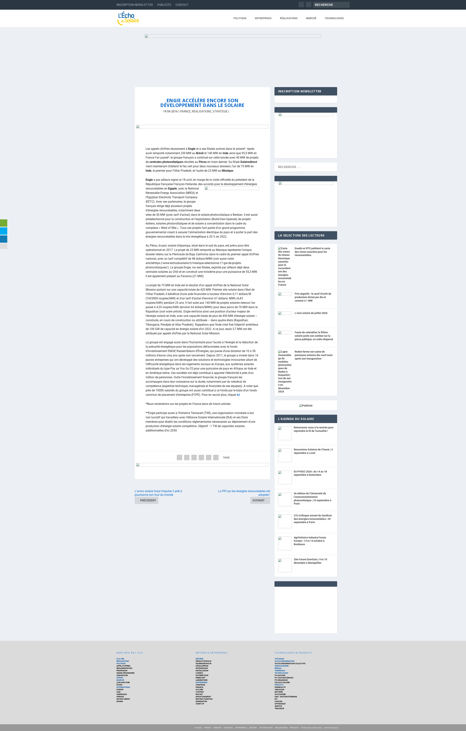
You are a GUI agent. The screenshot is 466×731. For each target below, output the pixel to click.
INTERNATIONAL (123, 687)
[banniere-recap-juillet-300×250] (306, 115)
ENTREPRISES (263, 18)
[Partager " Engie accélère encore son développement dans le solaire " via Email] (208, 457)
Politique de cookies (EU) (311, 728)
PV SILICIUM (280, 675)
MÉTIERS (199, 659)
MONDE (119, 701)
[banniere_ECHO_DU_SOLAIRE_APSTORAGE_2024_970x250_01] (233, 57)
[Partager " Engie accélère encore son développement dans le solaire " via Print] (216, 457)
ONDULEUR (279, 690)
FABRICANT (200, 678)
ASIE (118, 692)
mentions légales (331, 728)
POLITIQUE (240, 18)
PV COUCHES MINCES (284, 678)
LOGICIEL (279, 701)
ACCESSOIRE (280, 694)
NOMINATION (201, 701)
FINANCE (199, 687)
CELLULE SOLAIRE (282, 682)
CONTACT (181, 5)
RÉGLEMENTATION (124, 668)
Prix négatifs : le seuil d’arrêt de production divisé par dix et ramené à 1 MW (313, 297)
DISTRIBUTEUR (202, 675)
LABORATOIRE (202, 680)
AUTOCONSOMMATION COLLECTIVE (290, 663)
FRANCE (185, 111)
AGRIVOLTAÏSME (282, 666)
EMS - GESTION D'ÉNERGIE (286, 697)
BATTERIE (279, 692)
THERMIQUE (280, 671)
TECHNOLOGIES (334, 18)
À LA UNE (120, 659)
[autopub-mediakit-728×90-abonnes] (202, 133)
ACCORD (199, 690)
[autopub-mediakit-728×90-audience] (202, 471)
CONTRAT (200, 692)
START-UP (200, 704)
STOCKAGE (279, 659)
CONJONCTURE (123, 682)
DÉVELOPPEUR (202, 666)
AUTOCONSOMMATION (284, 661)
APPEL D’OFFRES (123, 666)
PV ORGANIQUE (281, 680)
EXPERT (119, 678)
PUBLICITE (164, 5)
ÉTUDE (119, 685)
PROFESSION (121, 671)
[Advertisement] (306, 609)
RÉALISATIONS (289, 18)
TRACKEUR (279, 708)
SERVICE (278, 706)
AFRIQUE (120, 697)
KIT (276, 699)
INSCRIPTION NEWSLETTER (134, 5)
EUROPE (119, 690)
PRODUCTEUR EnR (203, 661)
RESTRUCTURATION (204, 699)
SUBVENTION (122, 675)
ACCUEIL (198, 728)
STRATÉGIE (220, 111)
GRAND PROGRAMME (125, 673)
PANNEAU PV (280, 687)
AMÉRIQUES (121, 694)
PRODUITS (279, 685)
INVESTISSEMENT (203, 697)
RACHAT (199, 694)
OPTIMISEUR (280, 704)
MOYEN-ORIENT (123, 699)
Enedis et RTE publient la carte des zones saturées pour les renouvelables (312, 252)
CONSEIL (199, 673)
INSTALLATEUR (202, 671)
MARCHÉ (311, 18)
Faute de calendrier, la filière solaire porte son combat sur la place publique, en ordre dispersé (314, 336)
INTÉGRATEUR (202, 668)
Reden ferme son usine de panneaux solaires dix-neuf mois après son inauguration (314, 355)
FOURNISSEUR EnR (203, 663)
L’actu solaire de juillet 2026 (311, 313)
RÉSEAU (278, 668)
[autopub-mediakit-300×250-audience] (306, 184)
